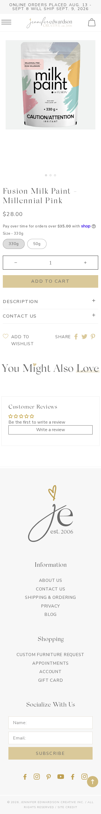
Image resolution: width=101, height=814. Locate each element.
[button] (92, 22)
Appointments (50, 663)
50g (37, 243)
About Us (50, 580)
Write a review (50, 430)
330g (14, 243)
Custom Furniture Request (50, 654)
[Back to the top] (92, 781)
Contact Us (50, 589)
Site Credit (67, 807)
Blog (50, 614)
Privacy (50, 606)
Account (50, 671)
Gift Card (50, 680)
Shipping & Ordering (50, 597)
